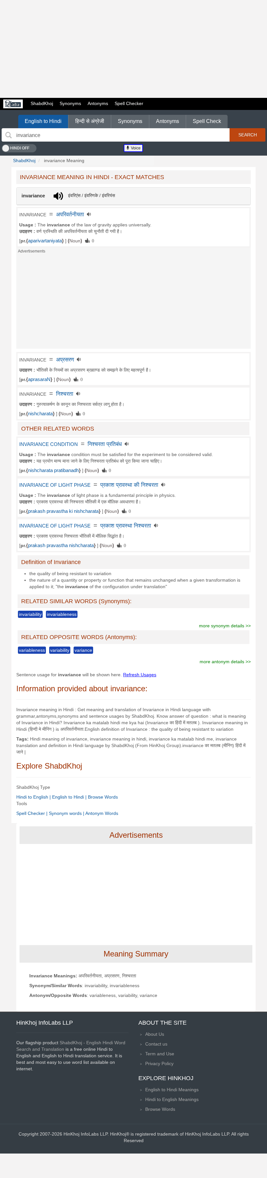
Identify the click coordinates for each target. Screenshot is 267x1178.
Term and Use (159, 1053)
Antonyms (98, 103)
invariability (30, 614)
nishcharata (40, 414)
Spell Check (207, 121)
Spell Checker (129, 103)
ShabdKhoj (42, 103)
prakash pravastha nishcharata (61, 545)
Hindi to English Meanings (172, 1099)
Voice (135, 148)
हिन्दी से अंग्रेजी (89, 121)
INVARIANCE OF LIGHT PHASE (55, 485)
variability (59, 650)
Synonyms (70, 103)
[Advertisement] (133, 49)
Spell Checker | (32, 813)
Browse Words (103, 797)
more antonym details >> (225, 661)
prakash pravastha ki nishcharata (63, 511)
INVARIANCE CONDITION (48, 444)
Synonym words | (67, 813)
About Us (154, 1034)
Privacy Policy (159, 1063)
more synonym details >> (225, 625)
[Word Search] (8, 135)
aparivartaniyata (45, 241)
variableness (32, 650)
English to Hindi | (70, 797)
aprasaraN (39, 379)
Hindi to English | (34, 797)
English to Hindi (43, 121)
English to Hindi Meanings (172, 1089)
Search (247, 134)
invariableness (62, 614)
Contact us (156, 1044)
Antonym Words (101, 813)
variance (83, 650)
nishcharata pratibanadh (53, 470)
